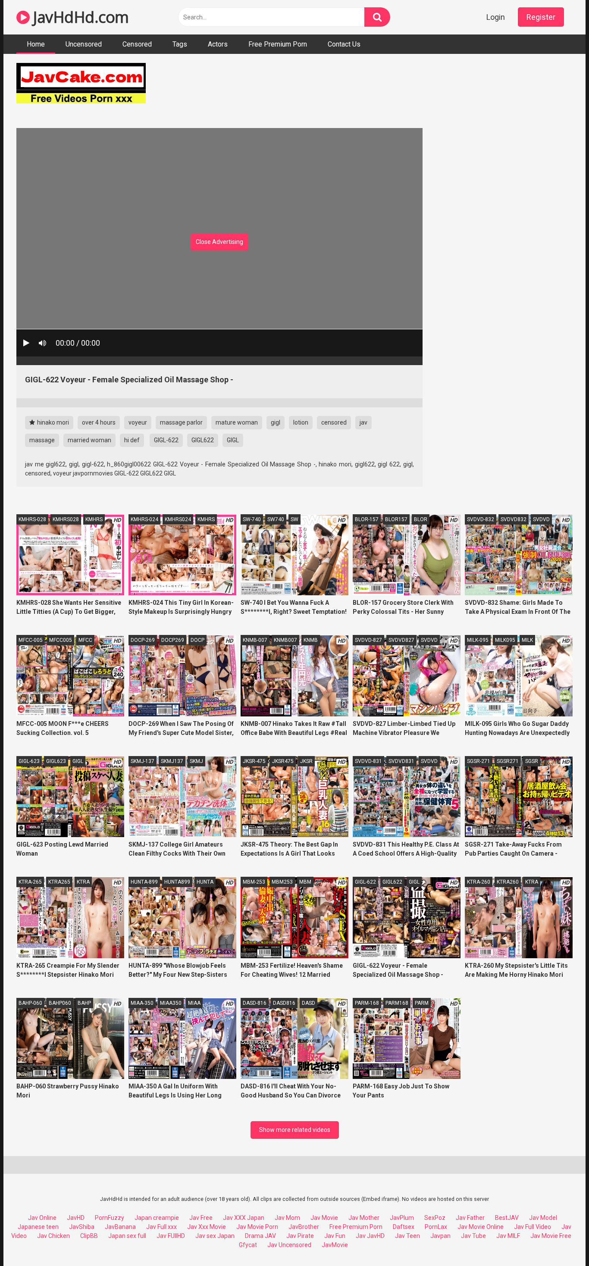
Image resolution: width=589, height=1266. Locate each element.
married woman (89, 440)
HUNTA (205, 882)
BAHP (84, 1003)
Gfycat (248, 1244)
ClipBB (89, 1235)
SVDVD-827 (368, 640)
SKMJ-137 (142, 761)
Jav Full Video (532, 1226)
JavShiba (81, 1226)
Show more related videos (294, 1129)
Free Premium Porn (277, 44)
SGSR (531, 761)
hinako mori (52, 422)
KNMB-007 (255, 640)
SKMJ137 (172, 761)
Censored (137, 44)
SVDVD (541, 519)
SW (294, 519)
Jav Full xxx (161, 1226)
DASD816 (284, 1003)
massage (42, 440)
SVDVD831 (401, 761)
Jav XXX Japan (243, 1217)
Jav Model (543, 1217)
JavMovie (335, 1244)
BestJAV (507, 1217)
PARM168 (396, 1003)
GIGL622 (202, 440)
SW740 (275, 519)
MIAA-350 (142, 1003)
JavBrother (303, 1226)
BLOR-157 (367, 519)
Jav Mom (287, 1217)
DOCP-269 (143, 640)
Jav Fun (334, 1235)
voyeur (137, 422)
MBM (305, 882)
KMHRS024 (178, 519)
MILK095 (505, 640)
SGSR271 (508, 761)
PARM (422, 1003)
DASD (308, 1003)
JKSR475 (283, 761)
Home (36, 44)
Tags (179, 44)
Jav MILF (508, 1235)
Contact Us (344, 44)
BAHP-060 (30, 1003)
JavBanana (120, 1226)
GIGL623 (56, 761)
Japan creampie (157, 1217)
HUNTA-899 (144, 882)
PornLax (436, 1226)
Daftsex (403, 1226)
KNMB (311, 640)
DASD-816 (254, 1003)
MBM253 (282, 882)
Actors (218, 44)
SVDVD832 (513, 519)
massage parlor (181, 422)
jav (363, 422)
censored (334, 422)
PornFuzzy (109, 1217)
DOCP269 (172, 640)
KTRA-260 (478, 882)
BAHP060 (60, 1003)
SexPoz (434, 1217)
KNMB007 (285, 640)
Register (540, 17)
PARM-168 (367, 1003)
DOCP (197, 640)
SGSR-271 (478, 761)
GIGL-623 (29, 761)
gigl (275, 422)
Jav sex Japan (215, 1235)
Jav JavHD (370, 1235)
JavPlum (402, 1217)
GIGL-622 (166, 440)
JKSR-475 (254, 761)
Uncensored (84, 44)
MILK (527, 640)
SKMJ (196, 761)
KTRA (83, 882)
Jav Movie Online (480, 1226)
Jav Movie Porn (257, 1226)
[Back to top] (560, 1240)
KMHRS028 (66, 519)
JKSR (306, 761)
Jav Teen (407, 1235)
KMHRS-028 (32, 519)
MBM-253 (254, 882)
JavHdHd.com (79, 17)
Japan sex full (127, 1235)
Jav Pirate (300, 1235)
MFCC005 (60, 640)
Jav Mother (363, 1217)
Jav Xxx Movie (206, 1226)
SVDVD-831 (368, 761)
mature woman (237, 422)
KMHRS (94, 519)
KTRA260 (508, 882)
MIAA (194, 1003)
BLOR (420, 519)
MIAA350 (171, 1003)
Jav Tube (473, 1235)
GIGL (233, 440)
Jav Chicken (53, 1235)
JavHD (76, 1217)
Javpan (440, 1235)
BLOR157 (396, 519)
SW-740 (252, 519)
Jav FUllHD (171, 1235)
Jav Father (470, 1217)
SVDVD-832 (480, 519)
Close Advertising (219, 241)
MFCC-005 (31, 640)
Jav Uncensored (289, 1244)
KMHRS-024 (144, 519)
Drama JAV (260, 1235)
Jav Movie (324, 1217)
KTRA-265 (30, 882)
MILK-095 (478, 640)
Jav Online (42, 1217)
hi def (132, 440)
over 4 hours (99, 422)
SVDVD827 (401, 640)
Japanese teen (38, 1226)
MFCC (85, 640)
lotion (300, 422)
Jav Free (201, 1217)
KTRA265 (59, 882)
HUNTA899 (177, 882)
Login (495, 17)
